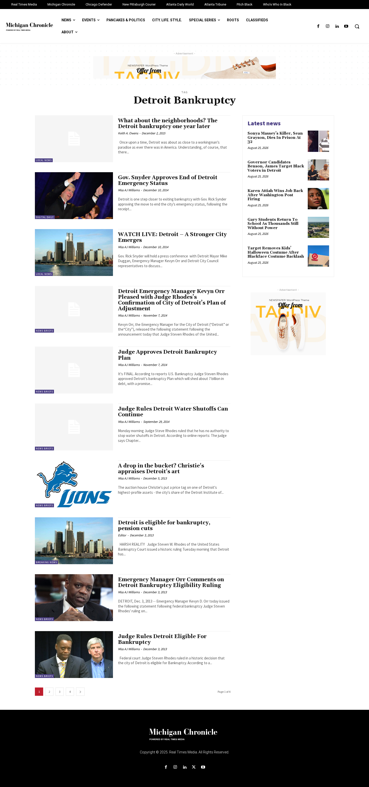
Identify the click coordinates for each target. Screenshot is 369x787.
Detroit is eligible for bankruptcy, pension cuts (164, 526)
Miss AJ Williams (129, 190)
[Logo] (184, 737)
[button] (357, 26)
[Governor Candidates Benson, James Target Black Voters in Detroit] (318, 170)
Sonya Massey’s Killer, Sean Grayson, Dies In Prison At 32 (275, 137)
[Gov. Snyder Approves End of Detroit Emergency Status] (74, 195)
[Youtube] (346, 26)
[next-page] (80, 691)
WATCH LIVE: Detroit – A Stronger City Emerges (172, 237)
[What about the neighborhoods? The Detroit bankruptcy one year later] (74, 138)
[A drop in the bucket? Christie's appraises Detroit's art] (74, 483)
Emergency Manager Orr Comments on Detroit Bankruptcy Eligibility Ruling (171, 582)
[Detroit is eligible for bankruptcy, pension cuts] (74, 540)
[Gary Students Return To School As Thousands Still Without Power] (318, 227)
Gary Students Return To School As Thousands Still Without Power (273, 223)
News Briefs (44, 330)
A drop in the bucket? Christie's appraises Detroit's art (161, 469)
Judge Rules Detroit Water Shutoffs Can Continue (173, 412)
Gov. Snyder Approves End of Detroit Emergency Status (167, 180)
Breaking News (46, 562)
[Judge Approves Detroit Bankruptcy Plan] (74, 370)
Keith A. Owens (128, 133)
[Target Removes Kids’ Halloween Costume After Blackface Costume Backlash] (318, 256)
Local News (44, 160)
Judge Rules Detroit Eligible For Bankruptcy (162, 639)
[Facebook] (318, 26)
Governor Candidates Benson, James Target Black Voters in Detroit (276, 166)
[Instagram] (327, 26)
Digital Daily (45, 217)
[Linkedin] (337, 26)
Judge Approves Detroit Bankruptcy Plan (167, 355)
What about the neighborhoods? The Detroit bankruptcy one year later (167, 124)
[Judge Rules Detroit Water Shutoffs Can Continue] (74, 427)
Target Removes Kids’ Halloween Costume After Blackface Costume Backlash (276, 252)
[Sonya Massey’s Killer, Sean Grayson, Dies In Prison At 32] (318, 141)
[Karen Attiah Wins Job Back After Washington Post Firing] (318, 198)
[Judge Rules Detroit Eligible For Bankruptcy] (74, 654)
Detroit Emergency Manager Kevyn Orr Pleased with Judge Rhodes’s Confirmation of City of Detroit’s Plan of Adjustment (172, 300)
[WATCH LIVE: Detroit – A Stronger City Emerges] (74, 252)
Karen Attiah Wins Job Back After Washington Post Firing (275, 195)
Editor (122, 535)
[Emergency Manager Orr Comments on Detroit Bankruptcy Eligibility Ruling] (74, 597)
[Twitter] (194, 767)
